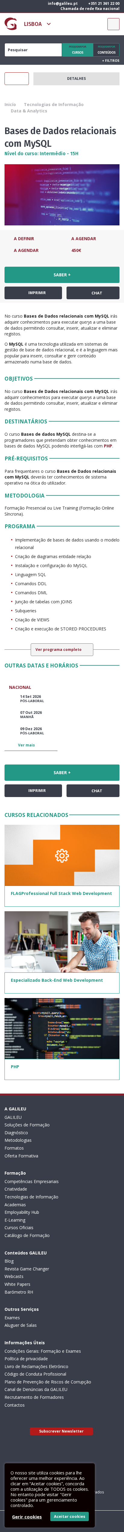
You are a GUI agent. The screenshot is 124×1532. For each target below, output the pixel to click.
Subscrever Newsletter (61, 1431)
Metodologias (18, 1140)
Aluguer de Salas (21, 1325)
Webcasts (14, 1276)
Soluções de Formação (27, 1125)
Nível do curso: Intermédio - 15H (42, 153)
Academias (15, 1204)
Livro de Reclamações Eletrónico (36, 1366)
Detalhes (76, 78)
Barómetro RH (19, 1292)
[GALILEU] (11, 23)
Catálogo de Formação (27, 1235)
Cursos (77, 50)
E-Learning (15, 1220)
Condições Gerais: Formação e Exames (43, 1351)
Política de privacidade (26, 1358)
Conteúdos (106, 50)
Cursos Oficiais (19, 1227)
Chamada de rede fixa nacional (89, 8)
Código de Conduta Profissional (35, 1374)
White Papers (17, 1284)
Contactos (15, 1405)
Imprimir (36, 292)
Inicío (10, 104)
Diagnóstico (16, 1132)
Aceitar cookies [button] (69, 1516)
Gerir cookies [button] (27, 1517)
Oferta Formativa (21, 1156)
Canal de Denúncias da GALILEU (36, 1389)
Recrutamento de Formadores (34, 1397)
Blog (9, 1261)
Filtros (110, 60)
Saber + (62, 275)
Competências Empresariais (32, 1181)
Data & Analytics (29, 111)
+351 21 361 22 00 (103, 3)
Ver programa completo (59, 649)
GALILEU (13, 1117)
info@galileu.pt (62, 3)
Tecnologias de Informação (54, 104)
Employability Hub (22, 1212)
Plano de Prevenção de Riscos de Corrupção (48, 1382)
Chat (96, 293)
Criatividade (16, 1189)
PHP (108, 446)
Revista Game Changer (27, 1269)
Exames (12, 1317)
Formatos (14, 1148)
